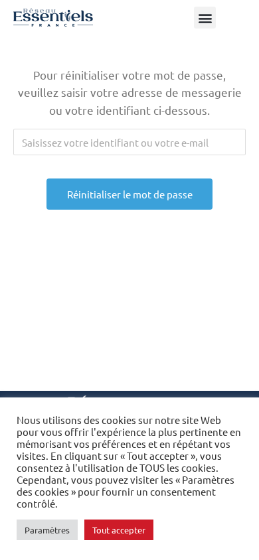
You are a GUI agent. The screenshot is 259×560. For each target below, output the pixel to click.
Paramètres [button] (47, 529)
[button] (205, 18)
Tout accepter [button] (118, 529)
